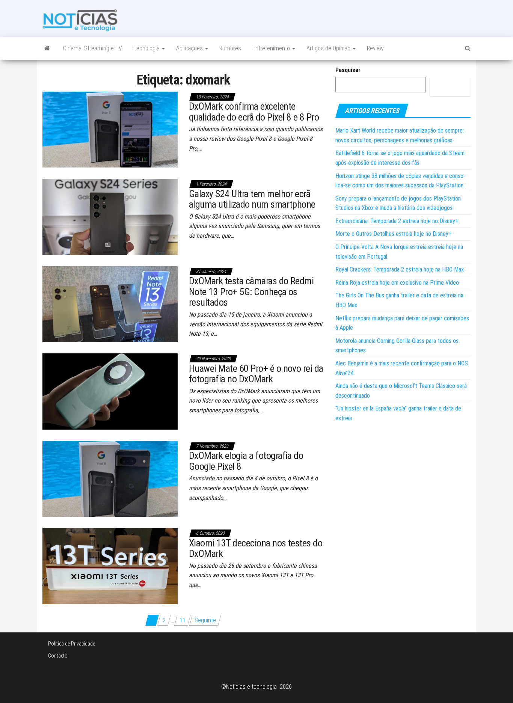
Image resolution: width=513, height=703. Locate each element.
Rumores (230, 48)
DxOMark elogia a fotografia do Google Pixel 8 (246, 461)
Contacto (58, 656)
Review (375, 48)
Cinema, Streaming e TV (92, 48)
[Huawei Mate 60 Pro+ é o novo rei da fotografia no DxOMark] (110, 391)
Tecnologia (147, 48)
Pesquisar (348, 70)
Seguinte (205, 620)
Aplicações (190, 48)
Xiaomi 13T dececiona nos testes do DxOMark (255, 548)
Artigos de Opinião (329, 48)
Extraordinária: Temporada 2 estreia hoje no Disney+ (397, 221)
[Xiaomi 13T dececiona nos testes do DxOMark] (110, 565)
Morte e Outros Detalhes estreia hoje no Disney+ (393, 233)
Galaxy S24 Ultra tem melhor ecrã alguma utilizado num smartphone (252, 199)
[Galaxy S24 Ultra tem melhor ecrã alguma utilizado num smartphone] (110, 216)
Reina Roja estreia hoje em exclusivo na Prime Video (397, 282)
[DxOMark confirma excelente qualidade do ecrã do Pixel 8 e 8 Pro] (110, 129)
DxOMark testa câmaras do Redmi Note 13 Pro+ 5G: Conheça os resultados (251, 291)
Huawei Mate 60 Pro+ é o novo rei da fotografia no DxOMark (256, 374)
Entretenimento (271, 48)
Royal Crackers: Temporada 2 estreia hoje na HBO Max (399, 269)
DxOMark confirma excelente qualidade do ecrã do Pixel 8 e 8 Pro (254, 112)
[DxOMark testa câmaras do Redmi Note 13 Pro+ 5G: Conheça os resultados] (110, 303)
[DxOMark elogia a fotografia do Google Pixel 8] (110, 478)
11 (183, 620)
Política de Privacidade (71, 644)
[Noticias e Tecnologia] (47, 48)
